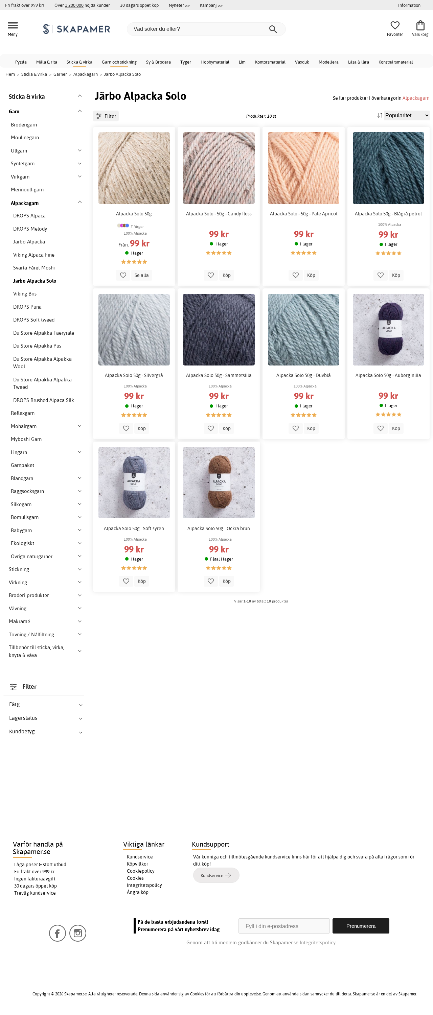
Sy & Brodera (158, 62)
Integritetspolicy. (318, 942)
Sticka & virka (79, 62)
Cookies (135, 878)
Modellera (329, 62)
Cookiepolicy (141, 871)
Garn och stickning (119, 62)
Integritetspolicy (144, 885)
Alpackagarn (416, 98)
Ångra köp (138, 892)
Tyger (185, 62)
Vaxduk (302, 62)
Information (409, 5)
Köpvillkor (137, 864)
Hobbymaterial (215, 62)
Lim (242, 62)
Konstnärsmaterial (396, 62)
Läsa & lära (358, 62)
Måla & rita (46, 62)
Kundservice (140, 857)
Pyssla (21, 62)
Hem (10, 74)
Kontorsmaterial (270, 62)
